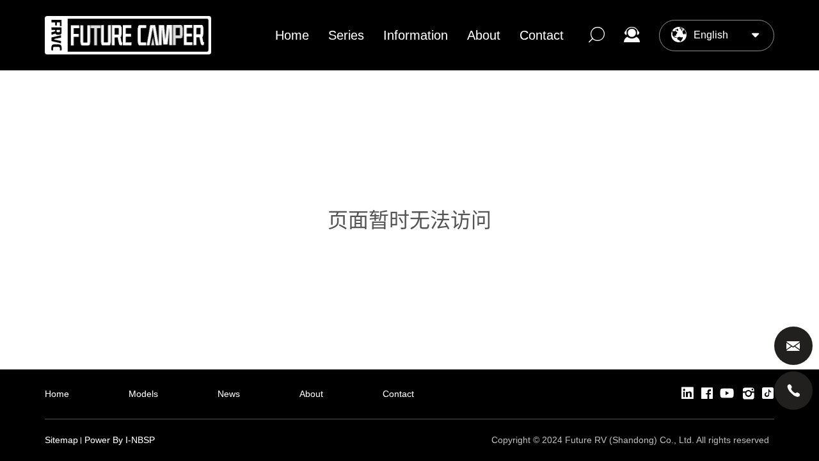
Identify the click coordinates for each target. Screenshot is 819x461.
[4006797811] (793, 390)
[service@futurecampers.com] (793, 346)
